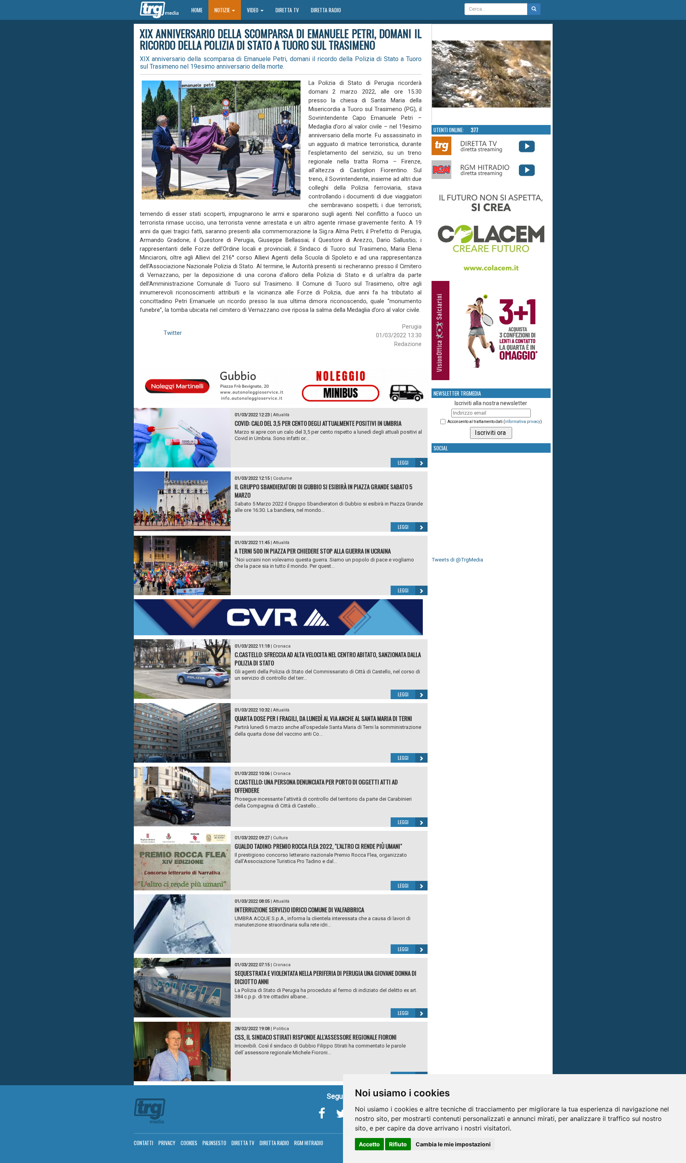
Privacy (166, 1143)
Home (199, 10)
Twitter (173, 332)
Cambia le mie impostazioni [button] (453, 1144)
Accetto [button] (369, 1144)
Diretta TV (287, 10)
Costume (282, 478)
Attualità (281, 414)
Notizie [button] (222, 10)
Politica (281, 1028)
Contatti (143, 1143)
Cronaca (282, 646)
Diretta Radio (326, 10)
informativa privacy (522, 421)
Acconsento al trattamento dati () (494, 421)
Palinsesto (214, 1143)
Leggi (403, 462)
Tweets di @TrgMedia (457, 560)
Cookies (189, 1143)
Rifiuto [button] (398, 1144)
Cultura (280, 837)
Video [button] (253, 10)
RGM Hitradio (308, 1143)
